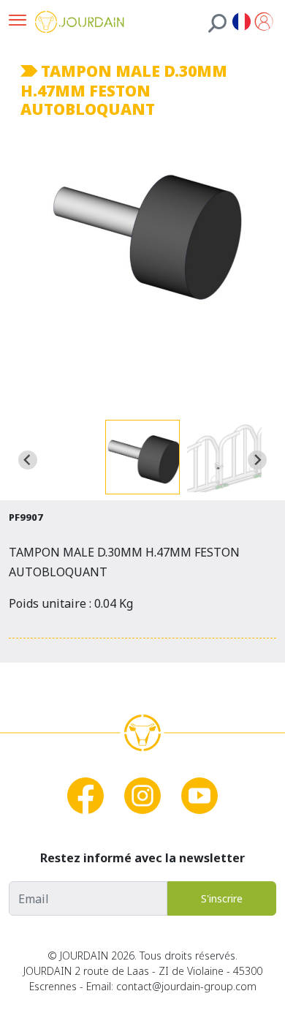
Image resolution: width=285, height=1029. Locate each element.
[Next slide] (257, 460)
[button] (142, 457)
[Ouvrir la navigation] (17, 21)
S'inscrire (222, 898)
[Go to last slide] (27, 460)
